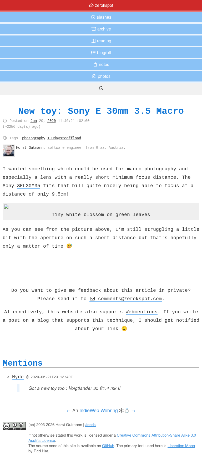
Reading (103, 41)
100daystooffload (64, 138)
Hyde (18, 377)
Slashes (103, 17)
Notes (103, 64)
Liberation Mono (181, 445)
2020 (51, 120)
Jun (34, 120)
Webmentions (142, 312)
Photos (103, 76)
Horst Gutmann (29, 147)
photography (33, 138)
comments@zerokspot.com (128, 298)
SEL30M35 (28, 185)
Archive (103, 29)
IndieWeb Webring (98, 410)
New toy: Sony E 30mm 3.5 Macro (101, 111)
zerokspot (103, 5)
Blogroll (103, 52)
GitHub (108, 445)
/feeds (90, 424)
